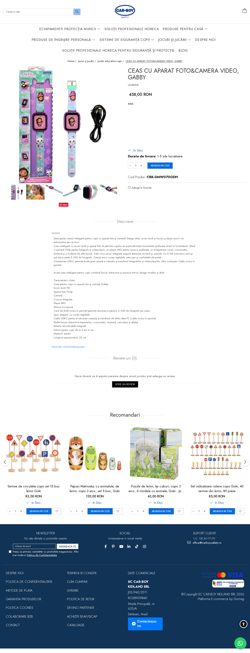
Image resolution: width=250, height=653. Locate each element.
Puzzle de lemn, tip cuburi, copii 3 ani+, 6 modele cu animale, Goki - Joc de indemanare (156, 488)
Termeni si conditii (81, 573)
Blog (183, 50)
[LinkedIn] (129, 546)
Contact (13, 625)
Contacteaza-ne (147, 624)
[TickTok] (136, 546)
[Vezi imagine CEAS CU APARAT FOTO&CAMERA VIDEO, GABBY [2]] (54, 189)
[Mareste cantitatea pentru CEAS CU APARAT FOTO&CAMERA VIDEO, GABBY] (141, 165)
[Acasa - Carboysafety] (125, 12)
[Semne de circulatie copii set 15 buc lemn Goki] (33, 453)
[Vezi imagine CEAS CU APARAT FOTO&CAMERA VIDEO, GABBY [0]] (17, 192)
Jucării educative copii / (111, 61)
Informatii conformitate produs (68, 347)
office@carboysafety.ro (206, 543)
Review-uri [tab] (124, 358)
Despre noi (14, 573)
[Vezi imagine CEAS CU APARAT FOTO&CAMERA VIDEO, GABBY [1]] (35, 192)
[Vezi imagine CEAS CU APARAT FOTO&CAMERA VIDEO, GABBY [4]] (90, 192)
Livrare (73, 590)
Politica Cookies (19, 607)
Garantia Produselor (23, 599)
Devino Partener (80, 607)
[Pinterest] (113, 546)
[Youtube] (121, 546)
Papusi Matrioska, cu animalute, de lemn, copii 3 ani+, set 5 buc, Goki (95, 488)
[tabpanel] (62, 124)
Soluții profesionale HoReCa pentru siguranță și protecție (118, 50)
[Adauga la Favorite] (57, 511)
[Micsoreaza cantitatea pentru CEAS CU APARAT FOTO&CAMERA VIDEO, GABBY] (130, 165)
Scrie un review (125, 384)
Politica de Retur (80, 599)
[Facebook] (105, 546)
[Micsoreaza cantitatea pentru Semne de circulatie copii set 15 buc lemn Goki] (10, 511)
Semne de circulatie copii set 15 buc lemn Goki (33, 488)
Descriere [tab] (125, 221)
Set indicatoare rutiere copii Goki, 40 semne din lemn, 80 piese (217, 488)
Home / (72, 61)
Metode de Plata (19, 590)
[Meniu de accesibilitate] (243, 624)
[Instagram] (144, 546)
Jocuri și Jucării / (87, 61)
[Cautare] (76, 12)
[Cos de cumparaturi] (244, 10)
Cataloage (75, 625)
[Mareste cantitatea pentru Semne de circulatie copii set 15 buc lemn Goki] (21, 511)
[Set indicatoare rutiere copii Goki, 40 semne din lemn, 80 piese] (217, 453)
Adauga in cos (160, 165)
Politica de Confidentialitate (42, 555)
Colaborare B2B (19, 616)
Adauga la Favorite (141, 188)
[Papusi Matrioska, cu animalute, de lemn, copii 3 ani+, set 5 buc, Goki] (94, 453)
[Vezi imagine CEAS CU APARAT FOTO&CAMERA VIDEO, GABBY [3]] (72, 190)
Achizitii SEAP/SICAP (82, 616)
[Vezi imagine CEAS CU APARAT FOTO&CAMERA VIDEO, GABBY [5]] (109, 189)
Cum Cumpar (77, 581)
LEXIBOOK (133, 85)
